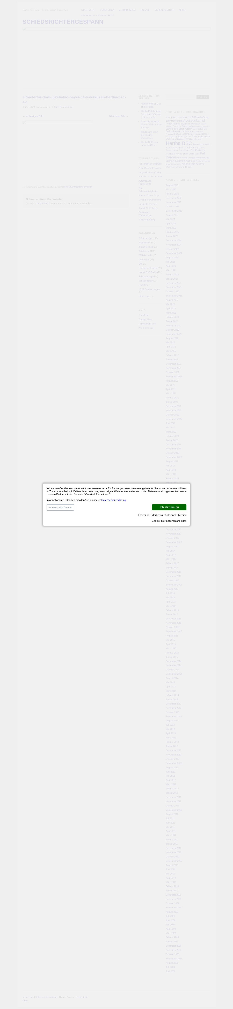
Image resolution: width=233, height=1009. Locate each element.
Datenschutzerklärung (113, 500)
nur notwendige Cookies (60, 507)
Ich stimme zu (169, 507)
